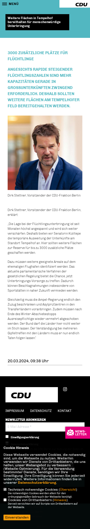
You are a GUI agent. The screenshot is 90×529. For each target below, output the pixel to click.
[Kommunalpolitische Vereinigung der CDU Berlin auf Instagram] (65, 389)
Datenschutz (41, 411)
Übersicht (68, 489)
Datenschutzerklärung (37, 482)
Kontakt (64, 411)
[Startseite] (32, 395)
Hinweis (60, 500)
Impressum (14, 411)
